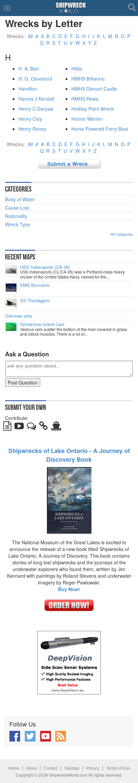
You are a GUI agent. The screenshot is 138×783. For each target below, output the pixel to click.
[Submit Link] (43, 427)
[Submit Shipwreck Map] (56, 427)
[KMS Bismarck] (11, 289)
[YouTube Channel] (45, 736)
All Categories (122, 234)
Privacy (92, 768)
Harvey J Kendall (36, 98)
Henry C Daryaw (35, 108)
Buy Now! (69, 589)
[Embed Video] (19, 427)
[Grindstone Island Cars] (11, 328)
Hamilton (27, 88)
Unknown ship (18, 316)
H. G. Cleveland (35, 78)
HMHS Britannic (88, 78)
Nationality (16, 216)
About (31, 768)
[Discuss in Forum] (31, 427)
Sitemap (71, 768)
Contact (51, 768)
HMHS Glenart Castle (94, 88)
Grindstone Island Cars (42, 324)
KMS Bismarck (35, 285)
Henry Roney (32, 128)
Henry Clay (30, 118)
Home (13, 768)
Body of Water (20, 199)
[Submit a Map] (69, 163)
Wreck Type (17, 224)
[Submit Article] (7, 427)
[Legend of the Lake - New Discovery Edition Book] (69, 499)
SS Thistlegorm (35, 300)
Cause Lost (17, 207)
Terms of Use (118, 768)
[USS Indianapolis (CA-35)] (11, 270)
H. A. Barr (28, 68)
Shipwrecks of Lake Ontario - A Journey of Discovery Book (69, 455)
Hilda (76, 68)
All (30, 36)
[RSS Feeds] (60, 736)
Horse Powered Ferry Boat (99, 128)
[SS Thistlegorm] (11, 304)
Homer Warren (86, 118)
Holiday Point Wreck (92, 108)
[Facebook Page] (14, 736)
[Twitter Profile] (30, 736)
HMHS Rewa (84, 98)
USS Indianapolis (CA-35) (45, 267)
